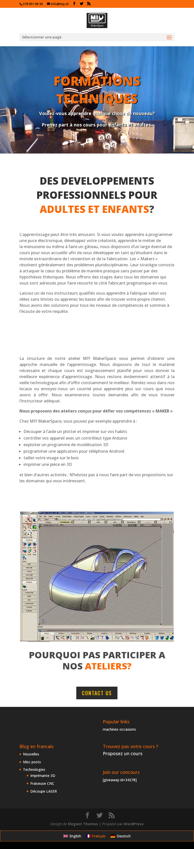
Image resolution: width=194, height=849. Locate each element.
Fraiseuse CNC (42, 783)
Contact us (97, 693)
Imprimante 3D (42, 775)
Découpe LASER (43, 791)
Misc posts (32, 761)
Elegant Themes (83, 823)
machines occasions (119, 729)
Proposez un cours (122, 753)
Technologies (34, 769)
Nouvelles (31, 754)
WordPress (133, 823)
